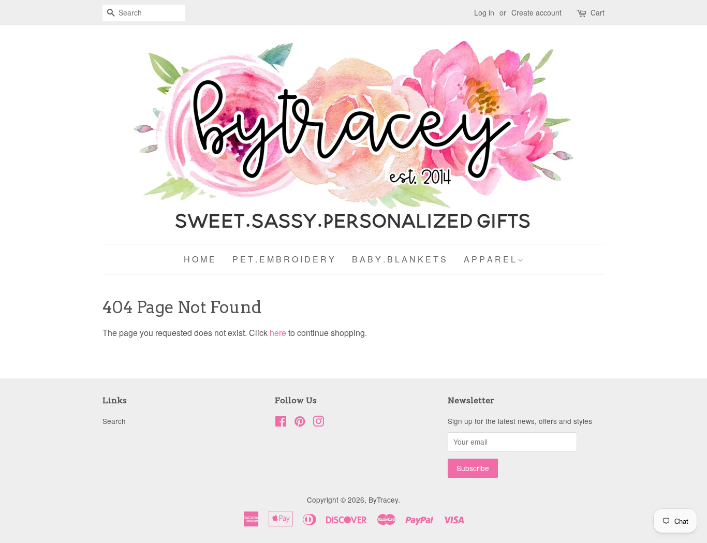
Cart (598, 12)
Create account (536, 12)
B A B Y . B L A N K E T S (399, 259)
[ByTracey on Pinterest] (299, 423)
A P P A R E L (491, 259)
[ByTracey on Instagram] (318, 423)
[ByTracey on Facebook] (281, 423)
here (278, 333)
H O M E (199, 259)
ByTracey (383, 499)
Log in (484, 12)
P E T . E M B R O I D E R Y (283, 259)
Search (114, 421)
